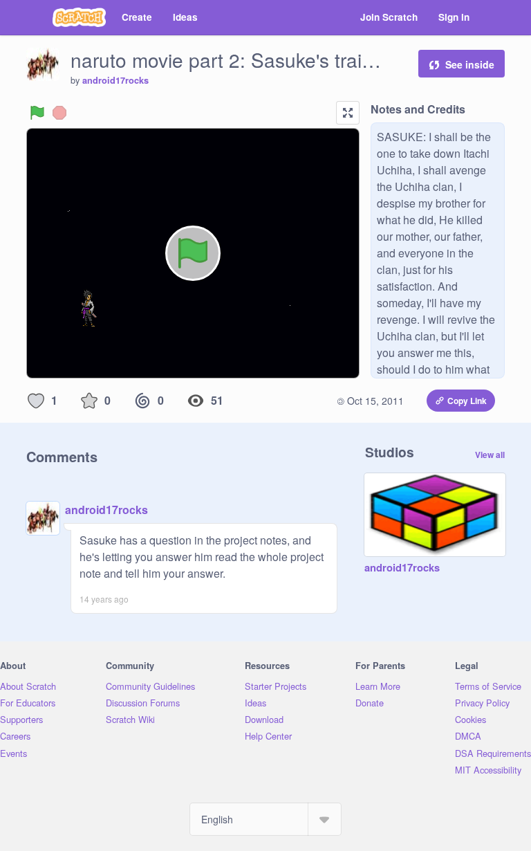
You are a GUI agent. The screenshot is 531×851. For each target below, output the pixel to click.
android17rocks (115, 80)
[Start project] (37, 113)
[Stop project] (59, 113)
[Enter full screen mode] (348, 113)
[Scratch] (79, 17)
